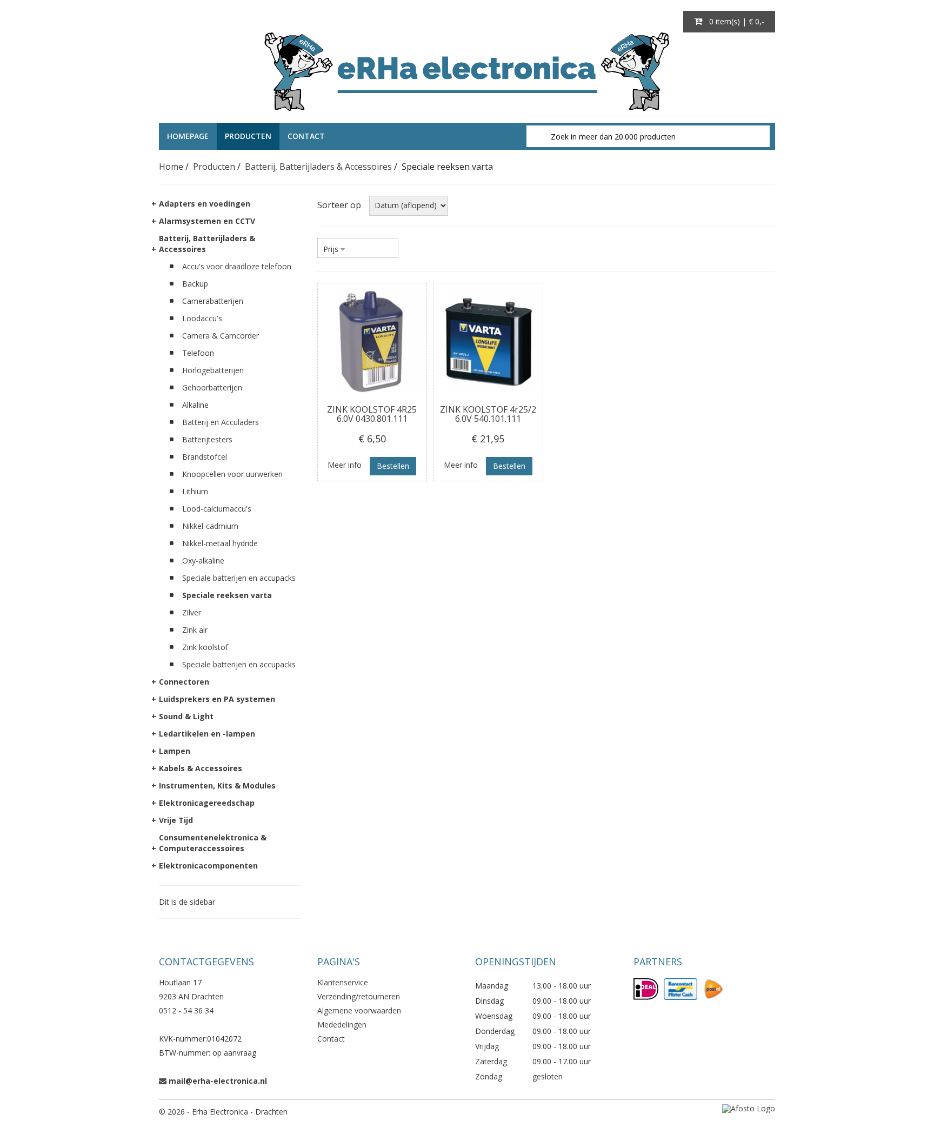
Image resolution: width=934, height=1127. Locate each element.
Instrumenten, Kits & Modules (217, 785)
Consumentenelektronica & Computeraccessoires (212, 842)
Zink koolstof (205, 647)
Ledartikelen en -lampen (207, 733)
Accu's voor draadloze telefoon (236, 266)
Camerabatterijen (212, 301)
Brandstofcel (204, 457)
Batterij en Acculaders (220, 422)
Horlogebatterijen (213, 370)
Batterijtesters (207, 439)
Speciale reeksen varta (227, 595)
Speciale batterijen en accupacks (239, 578)
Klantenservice (342, 982)
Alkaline (195, 405)
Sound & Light (186, 716)
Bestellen (393, 466)
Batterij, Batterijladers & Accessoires (318, 167)
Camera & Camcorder (220, 335)
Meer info (345, 465)
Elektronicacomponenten (208, 865)
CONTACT (306, 136)
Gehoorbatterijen (212, 387)
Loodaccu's (202, 318)
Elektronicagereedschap (207, 803)
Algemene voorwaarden (359, 1010)
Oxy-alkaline (203, 560)
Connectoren (184, 682)
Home (171, 167)
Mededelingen (341, 1024)
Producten (248, 136)
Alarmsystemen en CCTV (207, 221)
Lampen (174, 751)
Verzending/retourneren (358, 996)
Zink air (195, 630)
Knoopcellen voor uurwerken (232, 474)
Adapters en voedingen (204, 203)
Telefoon (198, 353)
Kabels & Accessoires (200, 768)
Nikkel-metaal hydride (220, 543)
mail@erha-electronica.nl (218, 1081)
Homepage (188, 136)
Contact (331, 1038)
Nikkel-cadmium (210, 526)
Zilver (191, 612)
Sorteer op (339, 205)
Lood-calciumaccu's (216, 508)
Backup (195, 284)
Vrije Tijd (176, 820)
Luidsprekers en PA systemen (217, 699)
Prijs (330, 249)
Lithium (195, 491)
